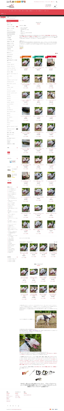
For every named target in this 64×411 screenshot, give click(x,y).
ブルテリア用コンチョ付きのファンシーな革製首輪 (24, 278)
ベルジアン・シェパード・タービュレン (37, 361)
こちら (34, 329)
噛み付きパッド (24, 354)
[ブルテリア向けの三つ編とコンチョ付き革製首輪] (51, 143)
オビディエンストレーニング (12, 224)
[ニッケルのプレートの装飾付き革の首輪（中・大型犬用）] (26, 94)
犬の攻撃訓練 (10, 243)
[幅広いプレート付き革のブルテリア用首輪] (38, 94)
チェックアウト (48, 1)
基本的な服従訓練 (10, 251)
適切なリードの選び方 (11, 204)
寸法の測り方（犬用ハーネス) (12, 258)
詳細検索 (8, 154)
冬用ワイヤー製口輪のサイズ (12, 194)
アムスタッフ (42, 360)
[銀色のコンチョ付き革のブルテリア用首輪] (38, 224)
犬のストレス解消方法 (11, 248)
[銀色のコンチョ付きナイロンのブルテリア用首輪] (26, 224)
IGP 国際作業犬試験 (10, 239)
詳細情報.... (21, 48)
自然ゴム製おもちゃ (50, 353)
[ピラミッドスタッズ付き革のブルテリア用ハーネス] (51, 94)
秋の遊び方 (9, 247)
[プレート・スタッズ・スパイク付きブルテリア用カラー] (51, 175)
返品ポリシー (8, 397)
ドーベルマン (53, 359)
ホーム (20, 20)
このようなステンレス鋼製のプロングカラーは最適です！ (41, 385)
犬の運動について (10, 252)
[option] (24, 252)
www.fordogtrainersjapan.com (16, 409)
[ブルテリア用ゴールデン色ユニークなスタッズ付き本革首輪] (26, 78)
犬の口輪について (10, 195)
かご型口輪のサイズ (11, 191)
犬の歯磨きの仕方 (10, 225)
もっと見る (9, 182)
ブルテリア (29, 361)
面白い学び (9, 210)
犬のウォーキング (10, 215)
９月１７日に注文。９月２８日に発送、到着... (14, 175)
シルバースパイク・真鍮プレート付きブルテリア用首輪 (24, 295)
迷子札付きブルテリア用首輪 (51, 229)
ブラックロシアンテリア (48, 361)
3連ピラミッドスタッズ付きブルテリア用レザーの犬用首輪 (24, 253)
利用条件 (8, 398)
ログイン (53, 1)
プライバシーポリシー (10, 396)
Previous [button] (8, 180)
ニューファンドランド (26, 363)
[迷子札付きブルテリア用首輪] (51, 224)
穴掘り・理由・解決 (11, 245)
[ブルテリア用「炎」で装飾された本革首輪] (38, 159)
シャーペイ (29, 364)
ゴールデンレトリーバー (53, 363)
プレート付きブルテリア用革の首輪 (38, 197)
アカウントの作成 (17, 397)
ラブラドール (46, 363)
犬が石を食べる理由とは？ (11, 244)
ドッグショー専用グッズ (11, 214)
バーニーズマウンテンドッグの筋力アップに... (14, 169)
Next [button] (10, 180)
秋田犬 (21, 364)
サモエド (26, 364)
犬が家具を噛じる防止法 (11, 249)
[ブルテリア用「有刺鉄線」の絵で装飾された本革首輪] (26, 159)
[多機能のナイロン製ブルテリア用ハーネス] (38, 78)
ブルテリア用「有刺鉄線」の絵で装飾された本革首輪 (33, 295)
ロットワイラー (36, 360)
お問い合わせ (48, 6)
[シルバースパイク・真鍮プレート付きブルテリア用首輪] (38, 143)
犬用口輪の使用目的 (11, 240)
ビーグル (31, 363)
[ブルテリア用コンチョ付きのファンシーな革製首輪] (51, 159)
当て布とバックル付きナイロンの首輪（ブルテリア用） (33, 278)
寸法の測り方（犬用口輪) (11, 261)
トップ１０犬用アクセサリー (12, 190)
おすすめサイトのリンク (11, 205)
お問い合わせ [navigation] (37, 1)
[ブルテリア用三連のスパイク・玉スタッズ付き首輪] (26, 175)
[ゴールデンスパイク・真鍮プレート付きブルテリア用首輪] (26, 143)
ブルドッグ (52, 356)
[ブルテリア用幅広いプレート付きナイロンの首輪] (38, 175)
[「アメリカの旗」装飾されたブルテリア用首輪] (53, 271)
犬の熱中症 (9, 234)
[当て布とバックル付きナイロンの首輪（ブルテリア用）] (34, 271)
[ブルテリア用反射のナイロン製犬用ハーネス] (51, 78)
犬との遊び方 (10, 220)
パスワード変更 (17, 396)
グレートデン (40, 359)
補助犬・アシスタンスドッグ (12, 228)
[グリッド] (55, 53)
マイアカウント (42, 1)
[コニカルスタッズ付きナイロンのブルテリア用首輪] (33, 247)
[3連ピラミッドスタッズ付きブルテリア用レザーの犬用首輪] (24, 247)
